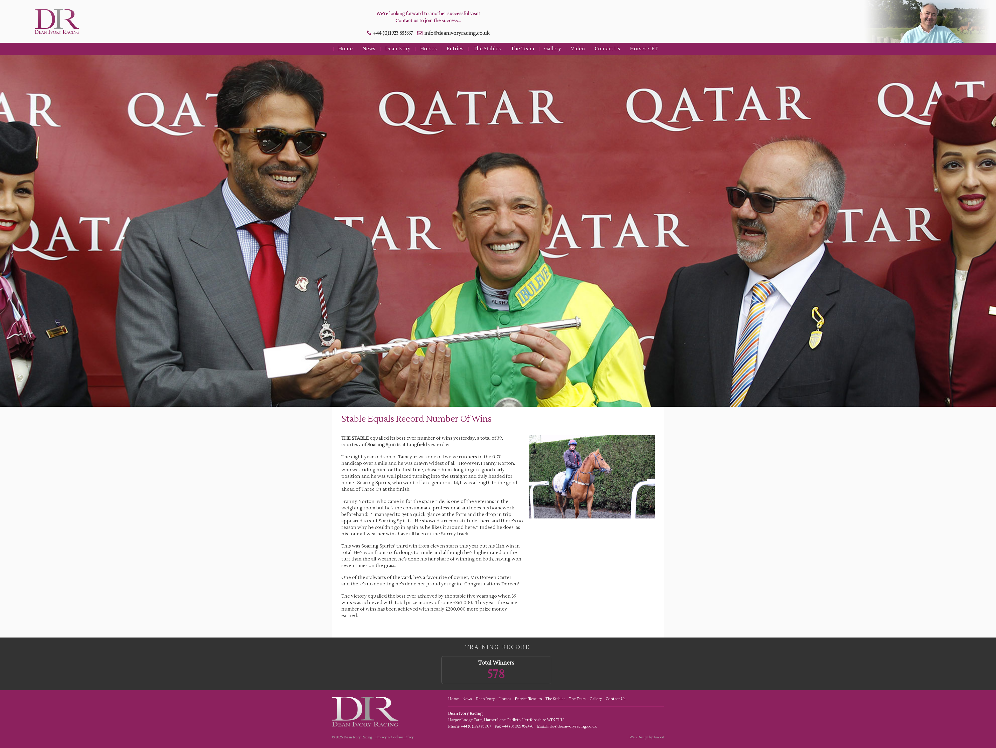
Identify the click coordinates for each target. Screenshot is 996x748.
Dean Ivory (397, 49)
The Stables (487, 49)
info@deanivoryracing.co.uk (457, 33)
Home (345, 49)
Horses (428, 49)
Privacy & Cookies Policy (394, 737)
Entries (455, 49)
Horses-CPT (644, 49)
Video (578, 49)
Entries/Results (528, 699)
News (369, 49)
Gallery (552, 49)
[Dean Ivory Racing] (55, 21)
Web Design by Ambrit (647, 737)
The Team (522, 49)
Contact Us (607, 49)
